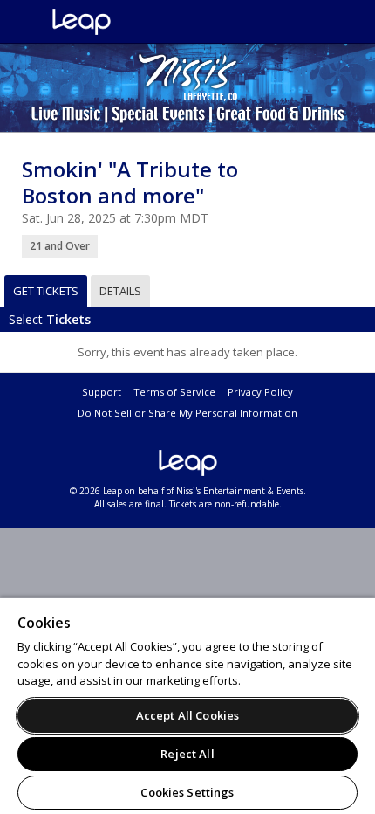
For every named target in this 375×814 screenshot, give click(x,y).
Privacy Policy (260, 391)
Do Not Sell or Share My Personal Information (187, 412)
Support (101, 391)
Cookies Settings (187, 792)
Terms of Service (174, 391)
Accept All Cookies (187, 715)
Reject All (187, 754)
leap (139, 22)
